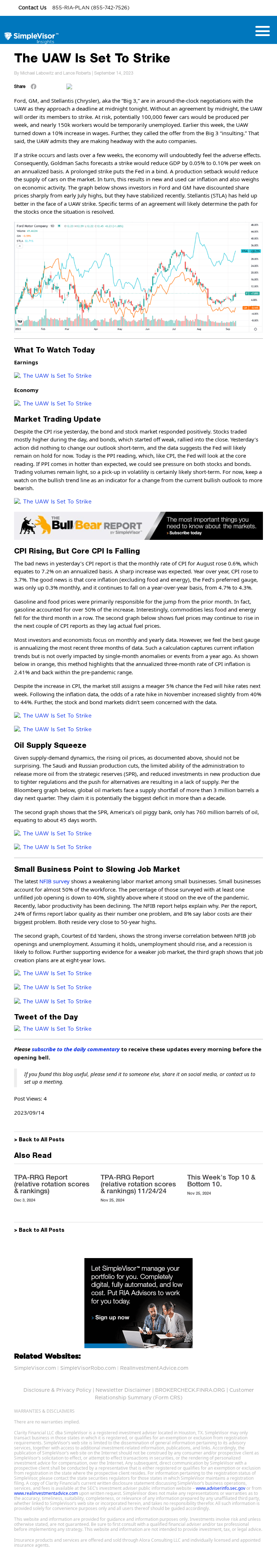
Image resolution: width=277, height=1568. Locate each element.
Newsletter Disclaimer (123, 1390)
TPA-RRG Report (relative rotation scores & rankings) (51, 1184)
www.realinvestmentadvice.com (46, 1493)
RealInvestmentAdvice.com (154, 1368)
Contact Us (33, 7)
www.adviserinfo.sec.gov (220, 1488)
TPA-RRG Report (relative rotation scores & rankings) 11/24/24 (138, 1184)
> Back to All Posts (39, 1140)
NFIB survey (54, 881)
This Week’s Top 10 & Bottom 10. (221, 1180)
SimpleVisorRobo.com (88, 1368)
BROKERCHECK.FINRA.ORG (190, 1390)
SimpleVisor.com (35, 1368)
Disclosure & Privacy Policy (57, 1390)
